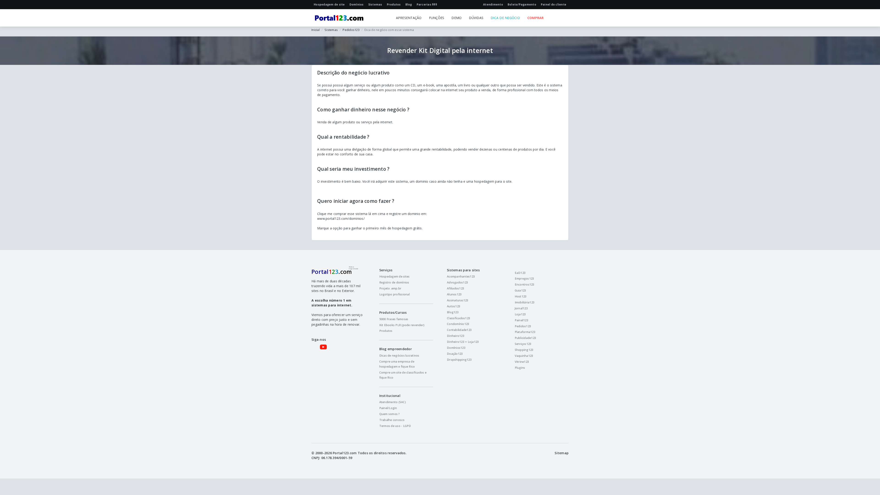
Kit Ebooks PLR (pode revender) (402, 325)
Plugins (520, 368)
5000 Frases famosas (393, 319)
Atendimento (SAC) (392, 402)
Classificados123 (458, 318)
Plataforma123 (525, 332)
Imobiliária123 (525, 302)
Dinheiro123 (455, 336)
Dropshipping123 (459, 360)
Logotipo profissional (394, 294)
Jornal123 (521, 308)
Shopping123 (524, 350)
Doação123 (455, 354)
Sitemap (562, 453)
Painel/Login (388, 408)
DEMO (456, 18)
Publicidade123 (525, 338)
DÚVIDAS (476, 18)
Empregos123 (524, 278)
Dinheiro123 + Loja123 (463, 342)
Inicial (315, 30)
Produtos (386, 331)
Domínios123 (456, 348)
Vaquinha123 (524, 356)
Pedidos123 (351, 30)
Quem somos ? (389, 414)
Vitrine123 (522, 362)
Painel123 (521, 320)
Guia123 (520, 290)
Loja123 (520, 314)
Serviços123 (523, 344)
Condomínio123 (458, 324)
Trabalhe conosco (392, 420)
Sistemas (331, 30)
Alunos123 (454, 294)
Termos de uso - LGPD (395, 426)
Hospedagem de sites (394, 276)
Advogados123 (457, 282)
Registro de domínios (394, 282)
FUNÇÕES (436, 18)
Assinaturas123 (457, 300)
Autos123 (453, 306)
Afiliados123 (455, 288)
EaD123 (520, 273)
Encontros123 (524, 284)
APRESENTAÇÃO (409, 18)
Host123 (521, 296)
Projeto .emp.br (390, 288)
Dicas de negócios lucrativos (399, 356)
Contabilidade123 (459, 330)
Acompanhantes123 (461, 276)
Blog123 (453, 312)
